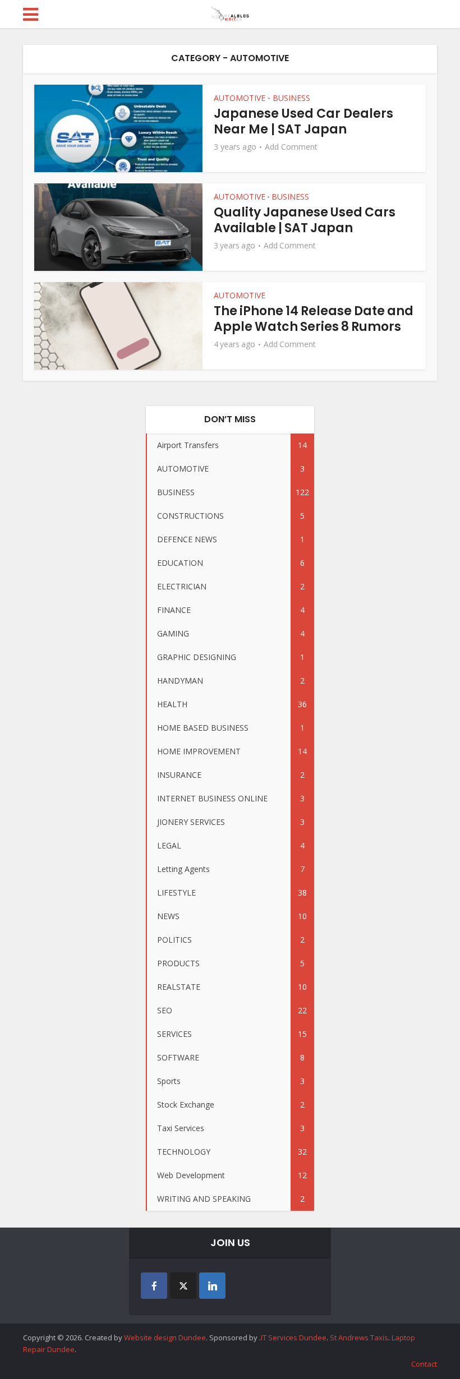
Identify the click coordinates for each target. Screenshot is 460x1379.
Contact (424, 1364)
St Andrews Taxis (359, 1337)
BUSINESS (291, 98)
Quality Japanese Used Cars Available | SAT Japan (304, 220)
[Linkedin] (212, 1285)
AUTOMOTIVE (239, 98)
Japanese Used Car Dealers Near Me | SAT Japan (303, 121)
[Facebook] (154, 1285)
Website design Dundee (165, 1337)
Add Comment (291, 147)
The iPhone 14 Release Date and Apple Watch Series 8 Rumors (313, 318)
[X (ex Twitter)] (183, 1285)
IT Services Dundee (293, 1337)
